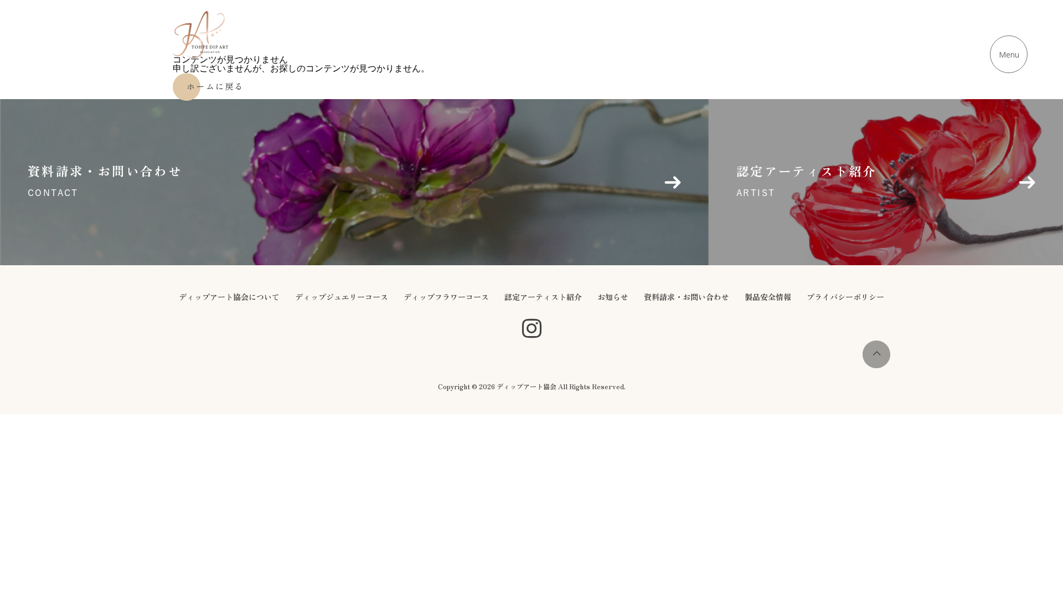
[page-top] (876, 365)
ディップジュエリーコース (341, 296)
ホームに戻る (215, 86)
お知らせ (612, 296)
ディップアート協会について (229, 296)
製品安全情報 (768, 296)
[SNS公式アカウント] (531, 329)
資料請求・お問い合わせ (686, 296)
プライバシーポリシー (845, 296)
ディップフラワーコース (446, 296)
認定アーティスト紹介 (543, 296)
